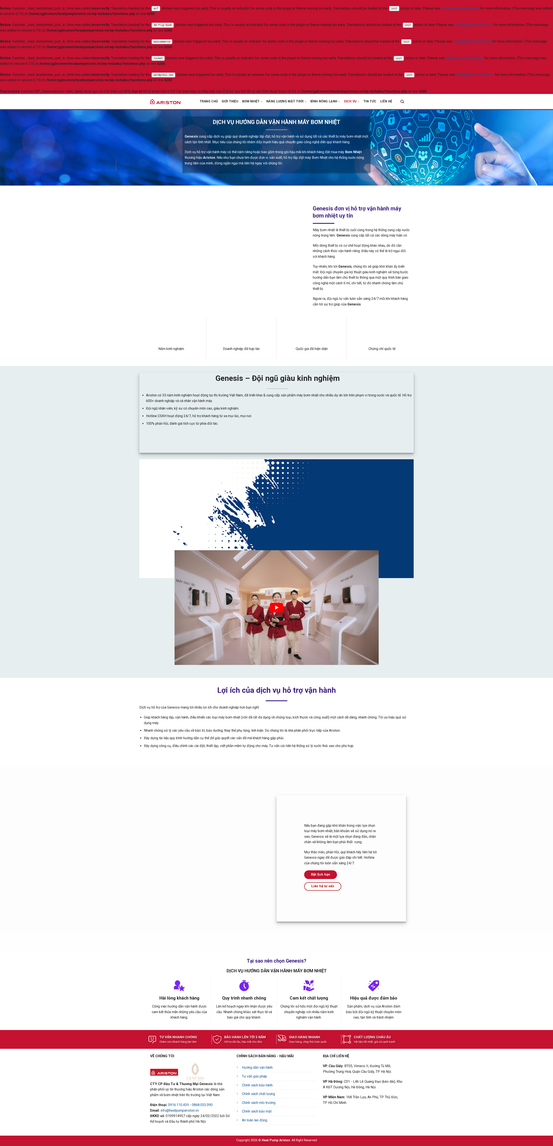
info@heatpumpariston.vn (179, 1110)
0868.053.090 (202, 1105)
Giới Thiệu (230, 101)
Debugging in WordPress (460, 8)
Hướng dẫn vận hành (257, 1067)
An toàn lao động (254, 1120)
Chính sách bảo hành (257, 1085)
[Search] (402, 101)
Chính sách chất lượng (258, 1094)
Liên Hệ (386, 101)
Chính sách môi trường (258, 1103)
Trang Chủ (209, 101)
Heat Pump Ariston (276, 1140)
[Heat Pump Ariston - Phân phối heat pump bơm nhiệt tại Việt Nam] (165, 101)
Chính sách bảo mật (257, 1111)
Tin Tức (369, 101)
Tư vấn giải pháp (254, 1076)
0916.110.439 (178, 1105)
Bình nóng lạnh (323, 101)
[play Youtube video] (277, 607)
